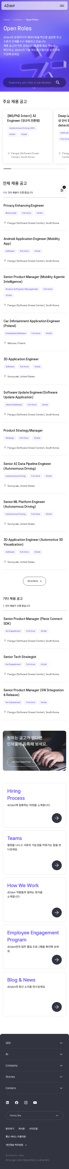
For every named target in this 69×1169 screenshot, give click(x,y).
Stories (10, 1076)
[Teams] (57, 865)
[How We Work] (57, 912)
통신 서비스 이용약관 (16, 1136)
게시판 (21, 1128)
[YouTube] (35, 1102)
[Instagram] (26, 1102)
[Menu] (62, 5)
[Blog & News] (57, 1007)
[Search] (58, 82)
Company (12, 1065)
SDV (8, 1043)
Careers (17, 19)
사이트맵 (33, 1128)
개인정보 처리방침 (14, 1144)
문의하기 (10, 1128)
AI (7, 1054)
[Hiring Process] (57, 818)
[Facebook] (16, 1102)
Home (7, 19)
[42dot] (9, 5)
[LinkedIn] (7, 1102)
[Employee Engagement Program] (57, 960)
